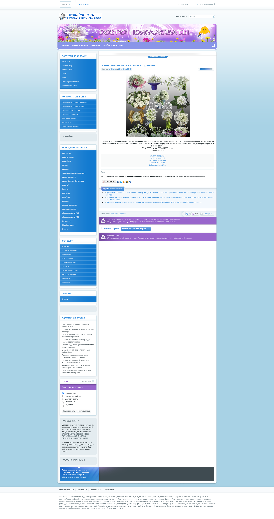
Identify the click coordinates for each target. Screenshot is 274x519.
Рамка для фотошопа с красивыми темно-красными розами (76, 366)
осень (64, 78)
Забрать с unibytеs (157, 163)
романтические (68, 157)
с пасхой (65, 185)
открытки (65, 267)
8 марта (65, 189)
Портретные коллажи (70, 126)
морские (65, 201)
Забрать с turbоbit (158, 158)
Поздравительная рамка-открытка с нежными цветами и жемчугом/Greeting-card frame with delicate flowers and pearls (153, 202)
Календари (66, 122)
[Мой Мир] (127, 182)
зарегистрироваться (134, 222)
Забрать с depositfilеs (157, 165)
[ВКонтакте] (118, 182)
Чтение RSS (213, 45)
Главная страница (66, 490)
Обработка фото (68, 225)
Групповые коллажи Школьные (74, 102)
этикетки (65, 246)
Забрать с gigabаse (158, 156)
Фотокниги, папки (69, 118)
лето (64, 74)
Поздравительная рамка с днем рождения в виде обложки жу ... (75, 356)
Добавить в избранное (187, 4)
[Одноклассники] (124, 182)
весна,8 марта (67, 70)
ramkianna (112, 69)
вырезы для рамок (69, 205)
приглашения (67, 258)
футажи (65, 299)
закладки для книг (69, 275)
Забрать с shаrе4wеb (157, 160)
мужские (65, 169)
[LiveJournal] (130, 182)
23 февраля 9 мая (69, 86)
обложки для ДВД (69, 263)
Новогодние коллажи (70, 82)
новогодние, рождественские (73, 173)
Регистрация (83, 4)
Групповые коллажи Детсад (73, 106)
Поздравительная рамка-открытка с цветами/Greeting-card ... (76, 372)
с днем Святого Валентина (73, 181)
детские (65, 165)
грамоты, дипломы (69, 250)
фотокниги (66, 221)
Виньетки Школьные (70, 114)
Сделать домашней (207, 4)
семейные (66, 197)
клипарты (122, 214)
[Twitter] (121, 182)
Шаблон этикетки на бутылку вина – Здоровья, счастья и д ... (76, 361)
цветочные (66, 153)
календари (66, 254)
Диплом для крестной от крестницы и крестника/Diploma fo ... (77, 336)
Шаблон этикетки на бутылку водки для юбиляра (78, 330)
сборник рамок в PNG (70, 213)
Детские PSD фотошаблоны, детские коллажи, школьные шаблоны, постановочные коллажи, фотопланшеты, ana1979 (80, 16)
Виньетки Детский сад (71, 110)
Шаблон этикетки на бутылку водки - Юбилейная (76, 351)
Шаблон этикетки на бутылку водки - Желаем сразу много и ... (76, 341)
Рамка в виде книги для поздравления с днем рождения (78, 346)
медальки (66, 283)
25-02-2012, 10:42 (124, 69)
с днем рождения (69, 177)
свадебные (66, 161)
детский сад (67, 66)
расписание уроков (69, 271)
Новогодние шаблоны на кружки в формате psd (75, 325)
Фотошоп (113, 214)
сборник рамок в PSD (70, 217)
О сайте (65, 229)
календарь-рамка (69, 209)
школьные (66, 62)
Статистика (110, 490)
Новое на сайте (96, 490)
